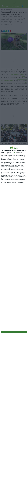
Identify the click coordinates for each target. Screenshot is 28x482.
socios (14, 152)
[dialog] (14, 313)
